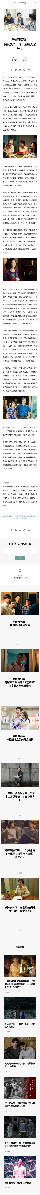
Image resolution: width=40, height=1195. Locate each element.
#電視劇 (30, 516)
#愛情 (17, 518)
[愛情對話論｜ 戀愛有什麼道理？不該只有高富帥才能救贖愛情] (20, 675)
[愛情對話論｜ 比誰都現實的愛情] (20, 617)
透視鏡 (14, 60)
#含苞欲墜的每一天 (10, 516)
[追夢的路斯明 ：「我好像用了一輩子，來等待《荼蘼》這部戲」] (20, 846)
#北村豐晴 (23, 518)
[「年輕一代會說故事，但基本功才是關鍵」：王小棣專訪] (20, 789)
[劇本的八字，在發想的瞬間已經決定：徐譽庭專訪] (20, 903)
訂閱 (20, 558)
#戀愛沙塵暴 (21, 516)
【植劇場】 (7, 483)
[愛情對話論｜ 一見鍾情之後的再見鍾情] (20, 732)
